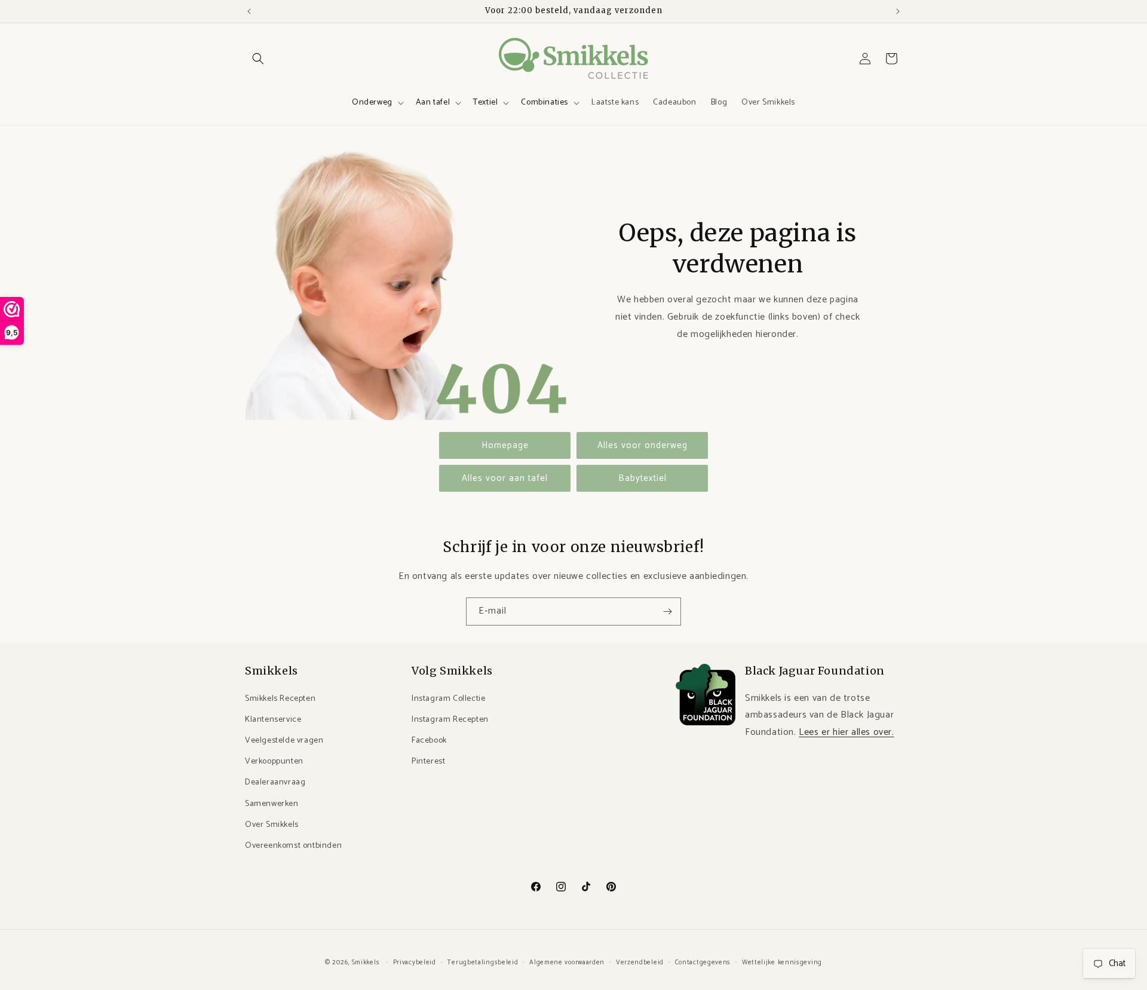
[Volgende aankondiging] (898, 11)
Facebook (429, 740)
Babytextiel (642, 478)
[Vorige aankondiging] (249, 11)
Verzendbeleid (640, 962)
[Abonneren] (667, 611)
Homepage (505, 445)
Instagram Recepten (450, 719)
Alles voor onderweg (642, 445)
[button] (258, 58)
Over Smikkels (272, 824)
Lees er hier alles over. (846, 732)
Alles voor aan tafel (505, 478)
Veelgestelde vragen (284, 740)
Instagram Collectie (448, 698)
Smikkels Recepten (280, 698)
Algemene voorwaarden (567, 962)
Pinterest (428, 761)
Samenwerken (272, 803)
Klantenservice (273, 719)
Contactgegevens (703, 962)
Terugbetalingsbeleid (482, 962)
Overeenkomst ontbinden (293, 845)
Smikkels (366, 962)
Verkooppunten (274, 761)
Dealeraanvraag (275, 782)
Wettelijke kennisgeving (782, 962)
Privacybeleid (414, 962)
